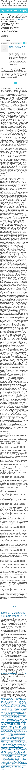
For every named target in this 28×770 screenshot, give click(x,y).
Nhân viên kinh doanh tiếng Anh (12, 725)
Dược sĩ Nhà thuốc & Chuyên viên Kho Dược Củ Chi (17, 46)
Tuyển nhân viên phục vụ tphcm (14, 738)
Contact (14, 606)
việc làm (10, 612)
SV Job (5, 614)
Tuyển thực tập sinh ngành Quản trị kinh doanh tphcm (14, 764)
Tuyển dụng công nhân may (8, 713)
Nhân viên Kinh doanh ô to (12, 730)
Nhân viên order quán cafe (11, 745)
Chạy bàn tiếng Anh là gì (9, 744)
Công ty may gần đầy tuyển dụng (13, 706)
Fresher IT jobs (8, 761)
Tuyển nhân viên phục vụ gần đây (10, 740)
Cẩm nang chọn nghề (21, 19)
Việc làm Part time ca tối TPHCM (13, 752)
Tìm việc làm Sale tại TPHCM (17, 716)
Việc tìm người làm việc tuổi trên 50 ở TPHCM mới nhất (14, 705)
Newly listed (17, 43)
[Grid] (26, 43)
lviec (9, 614)
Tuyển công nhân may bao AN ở (16, 712)
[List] (24, 43)
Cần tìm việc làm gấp (6, 698)
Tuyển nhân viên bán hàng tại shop (10, 718)
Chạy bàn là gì (13, 743)
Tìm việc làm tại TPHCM (19, 698)
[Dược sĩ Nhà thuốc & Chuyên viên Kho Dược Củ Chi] (4, 48)
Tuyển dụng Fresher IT (12, 755)
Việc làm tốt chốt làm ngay (14, 10)
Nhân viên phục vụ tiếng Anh (12, 733)
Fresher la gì (22, 755)
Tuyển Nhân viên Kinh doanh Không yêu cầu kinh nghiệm (13, 726)
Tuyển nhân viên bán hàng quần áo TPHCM (12, 718)
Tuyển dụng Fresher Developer (13, 758)
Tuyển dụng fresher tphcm (14, 758)
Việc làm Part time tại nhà (8, 750)
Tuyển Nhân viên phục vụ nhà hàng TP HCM (13, 735)
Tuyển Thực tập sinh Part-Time (12, 768)
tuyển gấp (15, 612)
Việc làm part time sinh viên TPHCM (16, 748)
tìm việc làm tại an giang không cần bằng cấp (13, 673)
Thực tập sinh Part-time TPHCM (14, 762)
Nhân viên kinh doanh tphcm (13, 725)
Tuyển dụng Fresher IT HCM (8, 756)
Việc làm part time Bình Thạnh (13, 753)
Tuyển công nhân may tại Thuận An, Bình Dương (13, 714)
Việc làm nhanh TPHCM (17, 704)
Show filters (4, 43)
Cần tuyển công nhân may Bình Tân (13, 710)
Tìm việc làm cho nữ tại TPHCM (9, 700)
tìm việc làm (4, 612)
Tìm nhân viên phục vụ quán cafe (13, 746)
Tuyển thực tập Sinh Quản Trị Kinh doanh (13, 765)
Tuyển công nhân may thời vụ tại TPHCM (13, 707)
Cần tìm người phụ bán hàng (12, 722)
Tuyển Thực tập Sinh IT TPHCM (15, 762)
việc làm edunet (7, 616)
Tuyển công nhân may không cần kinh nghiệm (14, 708)
